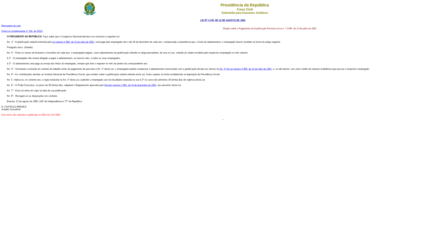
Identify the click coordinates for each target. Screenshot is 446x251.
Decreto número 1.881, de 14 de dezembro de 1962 (130, 85)
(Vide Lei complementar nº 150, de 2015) (22, 31)
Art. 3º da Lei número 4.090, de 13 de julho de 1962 (245, 69)
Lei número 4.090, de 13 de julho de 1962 (73, 42)
